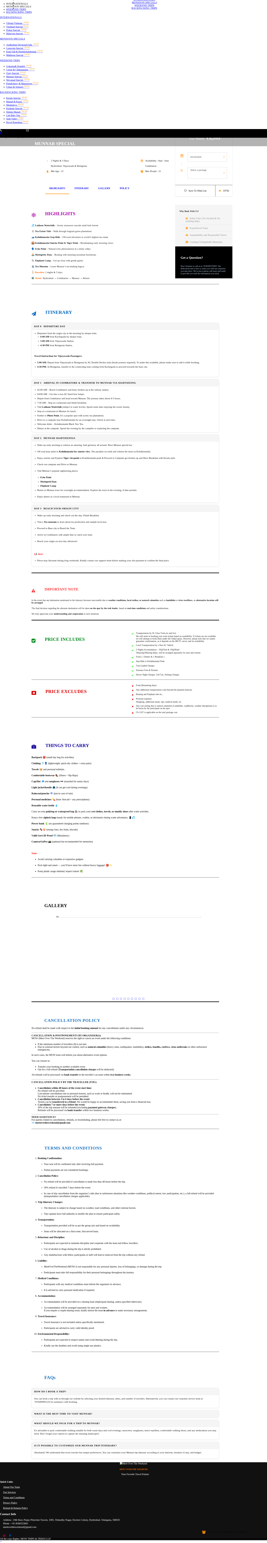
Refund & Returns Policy (15, 1508)
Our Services (9, 1492)
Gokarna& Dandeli (19, 66)
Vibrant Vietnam (17, 23)
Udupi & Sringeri (17, 87)
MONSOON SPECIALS (12, 39)
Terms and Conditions (14, 1497)
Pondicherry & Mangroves (22, 83)
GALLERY (104, 188)
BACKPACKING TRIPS (13, 92)
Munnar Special (17, 76)
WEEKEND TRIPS (10, 60)
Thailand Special (17, 26)
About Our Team (11, 1487)
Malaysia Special (17, 33)
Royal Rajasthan (17, 122)
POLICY (124, 188)
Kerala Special (16, 98)
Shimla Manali (16, 112)
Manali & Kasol (17, 101)
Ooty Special (15, 73)
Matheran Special (18, 55)
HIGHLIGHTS (57, 188)
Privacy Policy (10, 1502)
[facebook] (0, 133)
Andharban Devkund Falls (22, 45)
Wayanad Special (18, 80)
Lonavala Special (18, 48)
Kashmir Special (17, 108)
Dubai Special (16, 30)
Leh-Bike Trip (16, 115)
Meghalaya (15, 105)
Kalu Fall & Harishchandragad (24, 51)
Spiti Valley (14, 118)
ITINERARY (81, 188)
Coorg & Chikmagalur (20, 69)
